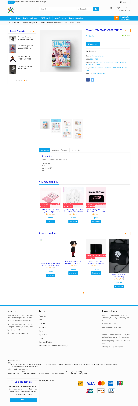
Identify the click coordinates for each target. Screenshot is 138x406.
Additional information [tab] (60, 150)
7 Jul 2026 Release (31, 366)
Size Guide (92, 51)
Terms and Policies (45, 342)
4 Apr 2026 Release (96, 364)
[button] (81, 138)
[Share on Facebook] (88, 80)
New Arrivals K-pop (30, 18)
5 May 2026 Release (111, 364)
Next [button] (79, 72)
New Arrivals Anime (76, 18)
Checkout (42, 323)
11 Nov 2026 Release (33, 364)
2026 (9, 363)
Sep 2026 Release (58, 373)
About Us (42, 316)
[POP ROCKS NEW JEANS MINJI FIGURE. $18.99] (125, 30)
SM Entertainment (98, 56)
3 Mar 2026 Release (81, 364)
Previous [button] (43, 72)
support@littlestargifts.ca (19, 333)
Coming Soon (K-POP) (74, 372)
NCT (102, 62)
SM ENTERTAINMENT (119, 68)
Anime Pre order (60, 18)
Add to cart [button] (50, 275)
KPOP (97, 62)
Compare (42, 327)
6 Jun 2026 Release (17, 366)
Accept (23, 400)
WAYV (98, 65)
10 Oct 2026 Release (17, 364)
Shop (18, 18)
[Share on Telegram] (92, 80)
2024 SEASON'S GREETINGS (101, 68)
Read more (50, 221)
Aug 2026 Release (30, 373)
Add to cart (94, 44)
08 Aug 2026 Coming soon (78, 373)
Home (11, 18)
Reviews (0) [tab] (76, 150)
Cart (40, 320)
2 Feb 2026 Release (66, 364)
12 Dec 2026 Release (50, 364)
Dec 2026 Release (44, 373)
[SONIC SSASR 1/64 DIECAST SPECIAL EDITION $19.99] (128, 30)
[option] (61, 51)
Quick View (51, 210)
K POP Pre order (45, 18)
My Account (43, 335)
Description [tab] (45, 150)
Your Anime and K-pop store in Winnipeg (53, 346)
